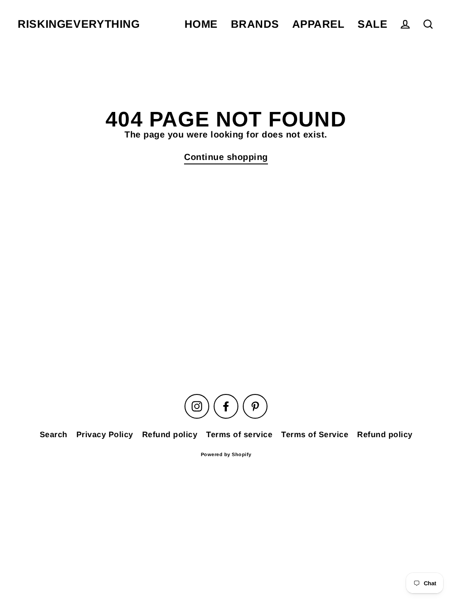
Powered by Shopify (226, 454)
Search (54, 434)
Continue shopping (226, 157)
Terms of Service (314, 434)
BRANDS (255, 24)
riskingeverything (79, 24)
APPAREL (318, 24)
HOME (201, 24)
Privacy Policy (104, 434)
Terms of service (239, 434)
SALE (372, 24)
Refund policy (170, 434)
